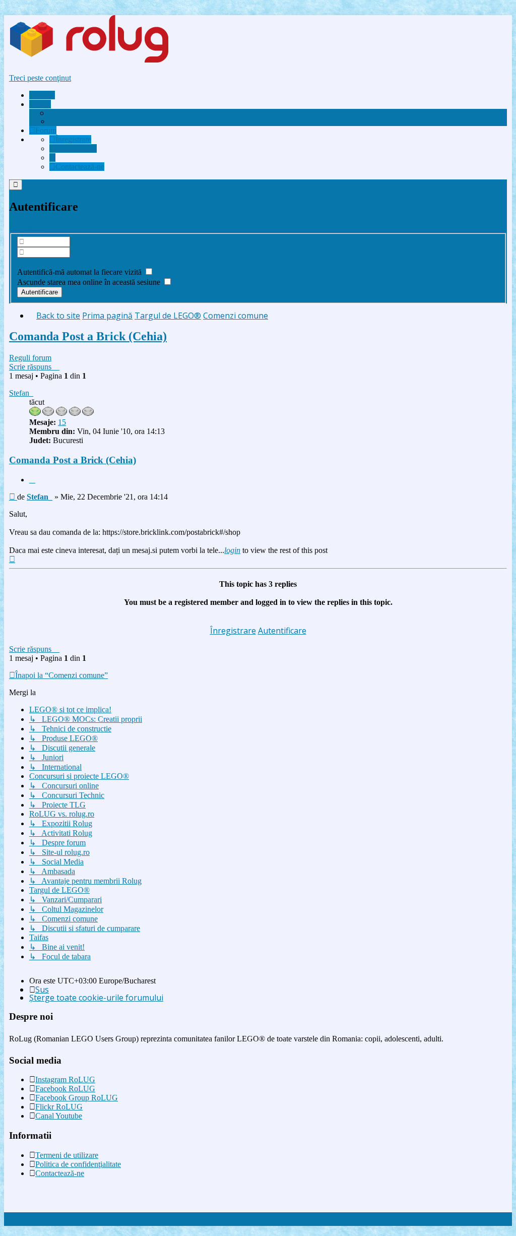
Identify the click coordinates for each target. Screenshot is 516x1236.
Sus (42, 989)
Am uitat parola (42, 262)
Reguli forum (30, 357)
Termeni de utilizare (66, 1155)
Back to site (58, 315)
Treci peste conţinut (40, 78)
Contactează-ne (59, 1173)
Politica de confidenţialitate (78, 1164)
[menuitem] (93, 112)
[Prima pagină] (108, 60)
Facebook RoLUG (65, 1088)
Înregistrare (27, 228)
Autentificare (282, 630)
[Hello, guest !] (52, 157)
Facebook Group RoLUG (76, 1097)
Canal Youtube (58, 1115)
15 (62, 422)
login (232, 550)
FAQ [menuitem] (63, 121)
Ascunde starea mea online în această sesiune (89, 282)
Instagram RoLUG (65, 1079)
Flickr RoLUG (59, 1106)
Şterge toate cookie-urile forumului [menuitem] (96, 997)
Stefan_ (21, 393)
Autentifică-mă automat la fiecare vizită (80, 272)
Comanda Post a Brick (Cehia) (88, 336)
